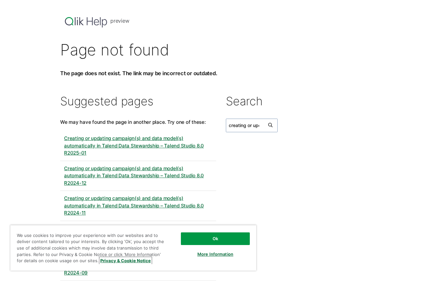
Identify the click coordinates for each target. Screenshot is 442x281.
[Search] (270, 125)
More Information (215, 254)
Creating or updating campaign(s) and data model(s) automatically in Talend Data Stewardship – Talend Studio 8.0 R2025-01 (134, 145)
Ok (215, 238)
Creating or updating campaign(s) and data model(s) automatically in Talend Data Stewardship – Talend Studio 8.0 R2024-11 (134, 205)
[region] (133, 248)
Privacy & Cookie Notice (125, 260)
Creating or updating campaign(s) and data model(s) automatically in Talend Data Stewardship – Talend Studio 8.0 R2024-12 (134, 175)
